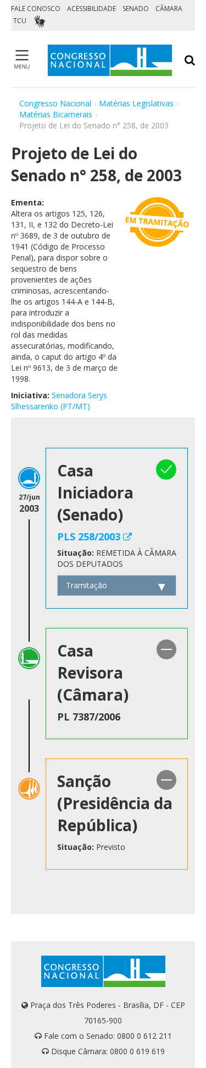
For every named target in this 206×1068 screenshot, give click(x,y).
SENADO (136, 8)
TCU (19, 20)
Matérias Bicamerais (55, 114)
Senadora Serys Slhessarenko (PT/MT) (59, 400)
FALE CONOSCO (35, 8)
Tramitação (86, 585)
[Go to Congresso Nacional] (110, 60)
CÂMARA (168, 8)
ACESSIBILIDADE (91, 8)
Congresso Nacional (55, 103)
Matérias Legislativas (136, 103)
